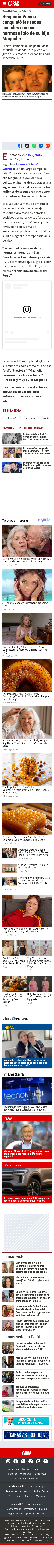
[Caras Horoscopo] (27, 1437)
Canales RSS (17, 1504)
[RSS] (38, 1461)
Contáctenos (14, 1508)
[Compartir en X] (27, 146)
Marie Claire (41, 1469)
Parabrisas (40, 1473)
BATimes (34, 1478)
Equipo (43, 1508)
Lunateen (20, 1478)
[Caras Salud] (27, 1423)
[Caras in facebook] (16, 1461)
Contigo (40, 1486)
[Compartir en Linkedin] (41, 146)
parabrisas (27, 1166)
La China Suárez (11, 418)
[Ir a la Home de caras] (13, 5)
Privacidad (30, 1508)
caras (27, 1119)
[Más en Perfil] (20, 1019)
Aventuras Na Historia (18, 1491)
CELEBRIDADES (9, 11)
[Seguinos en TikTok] (30, 1461)
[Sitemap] (46, 1461)
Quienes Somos (35, 1504)
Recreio (28, 1496)
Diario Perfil (12, 1469)
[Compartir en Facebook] (20, 146)
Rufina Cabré (31, 418)
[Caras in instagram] (8, 1461)
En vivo (46, 4)
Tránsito (41, 1513)
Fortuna (12, 1473)
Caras (30, 1486)
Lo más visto (13, 1256)
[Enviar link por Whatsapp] (34, 146)
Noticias (27, 1469)
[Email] (48, 146)
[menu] (4, 4)
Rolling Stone (41, 1491)
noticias (27, 1028)
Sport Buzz (15, 1496)
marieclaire (27, 1075)
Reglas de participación (21, 1513)
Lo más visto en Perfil (21, 1336)
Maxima (40, 1496)
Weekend (25, 1473)
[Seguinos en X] (23, 1461)
